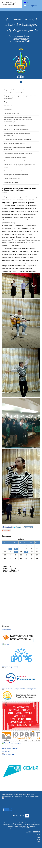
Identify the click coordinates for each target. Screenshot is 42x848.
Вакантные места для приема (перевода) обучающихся (17, 134)
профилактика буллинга (10, 746)
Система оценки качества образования (16, 171)
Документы (7, 102)
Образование (8, 106)
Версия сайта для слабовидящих (9, 3)
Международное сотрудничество (14, 143)
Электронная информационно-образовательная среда (19, 166)
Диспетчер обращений (11, 182)
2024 (38, 839)
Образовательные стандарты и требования (18, 153)
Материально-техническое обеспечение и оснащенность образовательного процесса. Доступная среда (18, 120)
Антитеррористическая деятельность (16, 175)
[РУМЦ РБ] (6, 751)
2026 (38, 834)
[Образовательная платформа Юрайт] (21, 732)
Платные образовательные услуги (15, 125)
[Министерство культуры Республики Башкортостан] (19, 689)
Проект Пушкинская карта (12, 178)
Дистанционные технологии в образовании (18, 161)
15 (26, 552)
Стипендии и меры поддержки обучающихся (18, 139)
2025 (38, 837)
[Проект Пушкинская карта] (11, 743)
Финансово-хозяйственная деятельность (17, 129)
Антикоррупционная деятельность (15, 157)
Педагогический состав (11, 113)
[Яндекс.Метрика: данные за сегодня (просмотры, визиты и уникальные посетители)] (9, 798)
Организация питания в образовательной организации (17, 148)
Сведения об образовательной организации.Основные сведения (14, 91)
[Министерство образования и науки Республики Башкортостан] (21, 692)
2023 (38, 842)
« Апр (4, 564)
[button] (21, 286)
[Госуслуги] (21, 670)
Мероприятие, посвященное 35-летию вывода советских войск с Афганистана (19, 189)
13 (16, 552)
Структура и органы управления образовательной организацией (20, 97)
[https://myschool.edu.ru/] (8, 754)
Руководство (8, 109)
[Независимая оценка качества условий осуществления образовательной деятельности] (21, 703)
